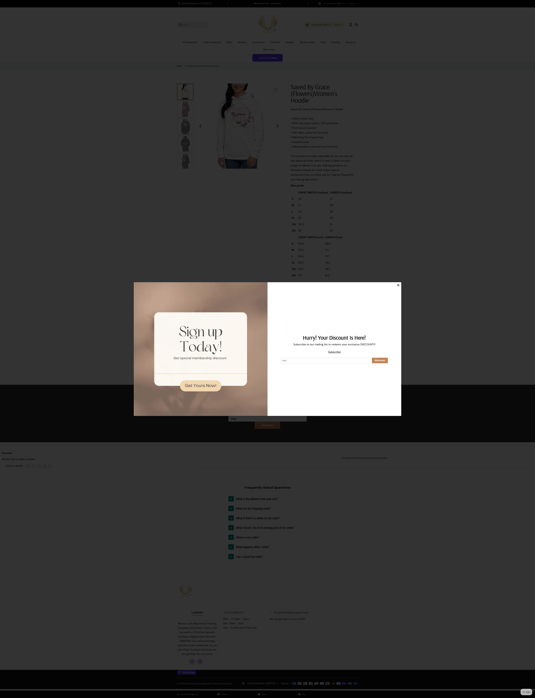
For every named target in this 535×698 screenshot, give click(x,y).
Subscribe (334, 352)
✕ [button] (398, 285)
